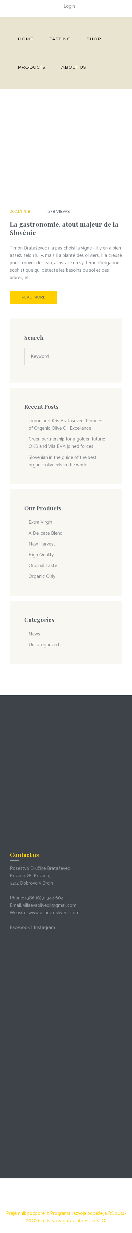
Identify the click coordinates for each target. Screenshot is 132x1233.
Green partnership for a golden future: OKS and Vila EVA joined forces (67, 443)
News (34, 634)
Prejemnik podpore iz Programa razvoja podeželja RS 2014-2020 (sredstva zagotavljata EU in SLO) (66, 1217)
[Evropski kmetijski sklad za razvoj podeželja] (66, 1182)
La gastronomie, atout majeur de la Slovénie (64, 228)
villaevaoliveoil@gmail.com (49, 905)
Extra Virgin (40, 522)
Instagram (44, 927)
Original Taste (43, 566)
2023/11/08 (20, 211)
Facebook (20, 927)
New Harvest (42, 544)
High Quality (41, 555)
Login (69, 6)
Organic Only (42, 576)
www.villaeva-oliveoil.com (54, 913)
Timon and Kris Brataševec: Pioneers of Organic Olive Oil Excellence (66, 424)
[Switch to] (105, 67)
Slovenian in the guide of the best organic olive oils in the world (63, 461)
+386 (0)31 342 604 (44, 898)
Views (58, 211)
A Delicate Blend (46, 533)
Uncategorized (44, 645)
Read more (33, 297)
